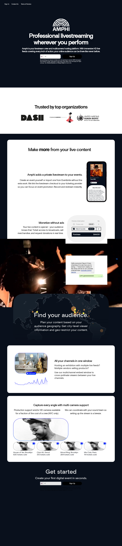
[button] (41, 56)
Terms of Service (26, 4)
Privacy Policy (61, 63)
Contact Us (14, 4)
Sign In (6, 4)
